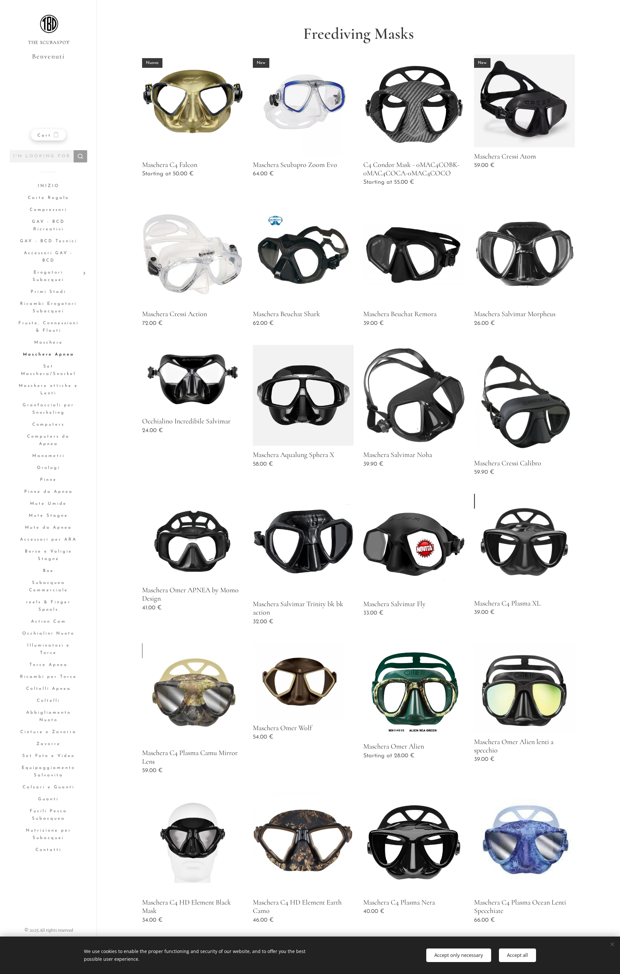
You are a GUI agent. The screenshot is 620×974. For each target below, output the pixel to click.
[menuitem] (48, 186)
